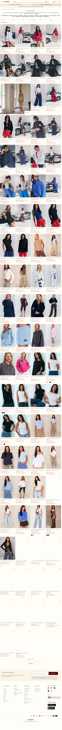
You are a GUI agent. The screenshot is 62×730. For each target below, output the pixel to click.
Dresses (25, 15)
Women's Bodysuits (4, 15)
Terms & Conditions (27, 688)
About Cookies (26, 691)
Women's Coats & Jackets (13, 15)
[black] (50, 382)
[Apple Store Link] (52, 708)
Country (49, 694)
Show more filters (4, 22)
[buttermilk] (1, 412)
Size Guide (5, 691)
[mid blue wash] (50, 597)
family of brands (41, 677)
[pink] (31, 596)
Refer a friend (37, 691)
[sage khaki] (21, 597)
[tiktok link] (48, 691)
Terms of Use (26, 697)
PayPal (4, 696)
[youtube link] (54, 688)
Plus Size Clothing (53, 15)
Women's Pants (46, 16)
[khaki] (35, 596)
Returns (4, 689)
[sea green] (19, 627)
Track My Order (37, 689)
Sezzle (4, 699)
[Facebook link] (51, 688)
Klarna (4, 697)
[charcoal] (19, 597)
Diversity (15, 691)
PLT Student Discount (17, 689)
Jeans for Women (31, 15)
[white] (48, 382)
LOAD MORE (30, 663)
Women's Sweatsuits (39, 16)
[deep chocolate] (16, 627)
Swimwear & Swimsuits (25, 16)
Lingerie (40, 15)
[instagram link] (48, 688)
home (2, 9)
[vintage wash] (47, 597)
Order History (37, 688)
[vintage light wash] (33, 535)
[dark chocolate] (4, 412)
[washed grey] (48, 597)
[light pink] (24, 597)
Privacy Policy (26, 689)
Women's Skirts (18, 16)
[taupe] (2, 565)
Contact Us (15, 694)
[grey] (47, 382)
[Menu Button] (1, 2)
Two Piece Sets (20, 15)
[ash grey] (18, 597)
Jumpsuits (36, 15)
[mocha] (16, 597)
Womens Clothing (11, 9)
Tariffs (25, 696)
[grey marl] (18, 627)
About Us (15, 688)
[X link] (51, 691)
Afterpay (4, 694)
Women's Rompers (46, 15)
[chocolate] (31, 535)
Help (4, 688)
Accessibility (26, 694)
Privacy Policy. (54, 678)
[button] (54, 2)
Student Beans (5, 700)
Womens (5, 9)
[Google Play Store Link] (52, 705)
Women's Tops (32, 16)
